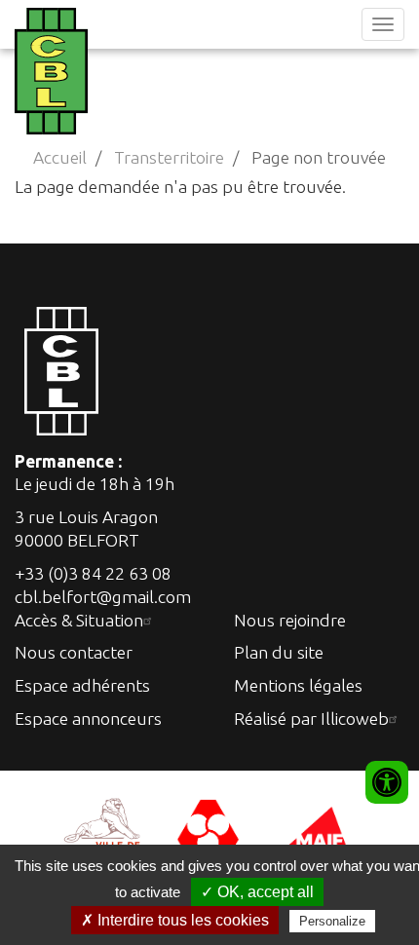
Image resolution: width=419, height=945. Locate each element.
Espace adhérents (82, 685)
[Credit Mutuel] (209, 832)
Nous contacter (74, 652)
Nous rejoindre (290, 620)
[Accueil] (48, 71)
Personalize (332, 921)
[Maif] (316, 832)
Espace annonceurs (88, 718)
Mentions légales (298, 685)
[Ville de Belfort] (102, 832)
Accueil (60, 157)
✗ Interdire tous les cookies (175, 920)
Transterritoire (169, 157)
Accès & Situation (79, 620)
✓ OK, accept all (257, 892)
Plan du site (279, 652)
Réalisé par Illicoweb (311, 718)
